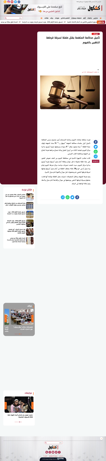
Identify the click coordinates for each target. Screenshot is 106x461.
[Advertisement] (59, 56)
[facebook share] (96, 142)
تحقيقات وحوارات (76, 18)
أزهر (84, 18)
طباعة (95, 161)
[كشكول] (95, 8)
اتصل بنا (45, 456)
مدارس (95, 18)
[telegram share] (96, 156)
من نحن (61, 456)
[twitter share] (96, 147)
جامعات (89, 18)
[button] (6, 318)
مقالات (46, 18)
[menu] (41, 18)
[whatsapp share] (96, 152)
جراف (51, 18)
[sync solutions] (60, 459)
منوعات (57, 18)
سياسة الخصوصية (53, 456)
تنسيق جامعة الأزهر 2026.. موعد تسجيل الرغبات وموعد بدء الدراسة (50, 22)
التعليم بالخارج (65, 18)
